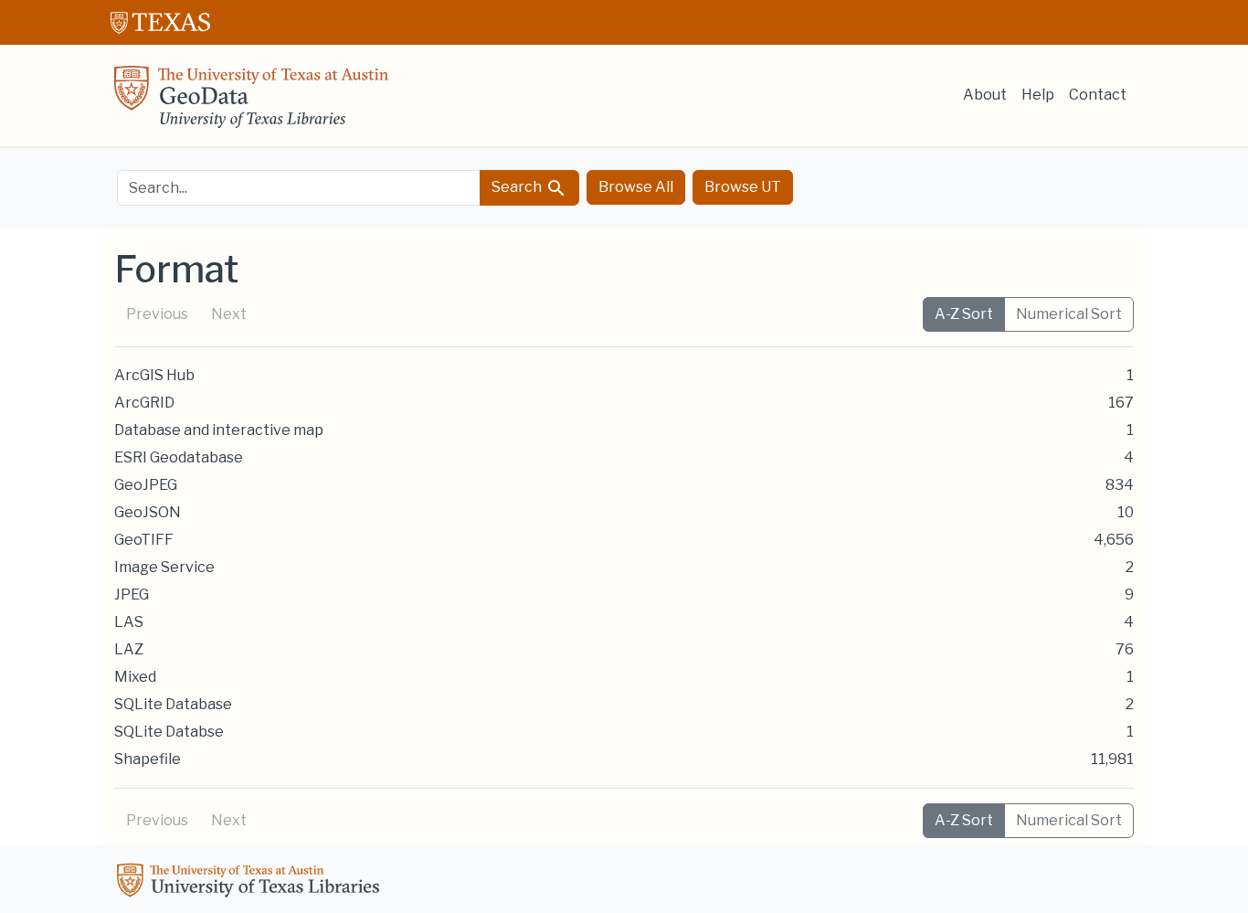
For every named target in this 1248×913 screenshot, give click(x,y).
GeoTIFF (144, 539)
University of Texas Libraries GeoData (251, 102)
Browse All (635, 187)
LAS (128, 622)
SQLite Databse (169, 731)
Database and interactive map (218, 430)
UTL (251, 883)
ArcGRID (144, 402)
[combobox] (299, 188)
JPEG (131, 594)
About (985, 94)
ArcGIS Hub (154, 375)
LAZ (128, 649)
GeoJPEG (145, 485)
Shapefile (147, 759)
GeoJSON (147, 512)
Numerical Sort (1069, 314)
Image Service (164, 567)
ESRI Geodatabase (178, 457)
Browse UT (742, 187)
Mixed (135, 676)
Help (1037, 94)
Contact (1097, 94)
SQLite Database (173, 704)
